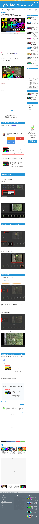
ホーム (4, 9)
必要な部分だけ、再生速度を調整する (10, 115)
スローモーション (10, 401)
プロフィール (30, 9)
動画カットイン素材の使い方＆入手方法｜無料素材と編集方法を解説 (33, 87)
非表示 (14, 110)
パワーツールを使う (8, 114)
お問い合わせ (36, 9)
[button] (13, 340)
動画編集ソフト (9, 9)
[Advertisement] (13, 42)
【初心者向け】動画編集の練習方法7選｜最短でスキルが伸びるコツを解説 (33, 72)
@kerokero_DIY (16, 53)
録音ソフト (30, 113)
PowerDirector (14, 125)
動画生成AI (30, 111)
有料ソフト (3, 509)
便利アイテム (20, 9)
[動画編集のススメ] (19, 7)
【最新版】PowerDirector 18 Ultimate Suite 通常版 (14, 133)
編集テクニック (14, 9)
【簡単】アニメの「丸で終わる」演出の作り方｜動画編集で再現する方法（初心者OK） (33, 79)
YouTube (30, 107)
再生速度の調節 (7, 116)
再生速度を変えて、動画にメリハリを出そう (11, 117)
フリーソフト (25, 9)
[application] (13, 340)
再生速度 (6, 401)
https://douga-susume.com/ (9, 412)
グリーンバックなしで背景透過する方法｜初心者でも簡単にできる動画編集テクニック (33, 76)
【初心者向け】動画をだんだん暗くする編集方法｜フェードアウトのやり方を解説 (33, 83)
